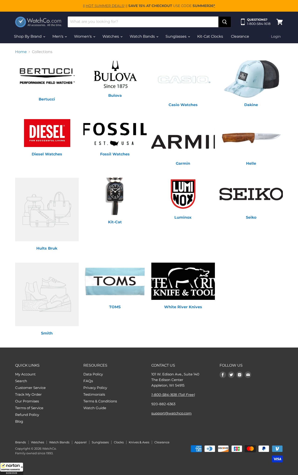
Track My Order (28, 394)
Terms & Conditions (100, 401)
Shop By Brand (28, 36)
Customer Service (30, 387)
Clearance (240, 36)
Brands (20, 442)
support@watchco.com (171, 413)
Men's (58, 36)
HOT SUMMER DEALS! (105, 5)
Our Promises (27, 401)
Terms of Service (29, 408)
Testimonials (94, 394)
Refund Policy (27, 414)
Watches (111, 36)
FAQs (88, 381)
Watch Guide (94, 408)
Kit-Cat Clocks (210, 36)
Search (21, 381)
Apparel (80, 442)
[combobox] (143, 22)
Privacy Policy (95, 387)
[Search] (224, 22)
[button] (11, 468)
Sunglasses (176, 36)
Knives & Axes (139, 442)
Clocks (119, 442)
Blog (19, 421)
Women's (83, 36)
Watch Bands (143, 36)
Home (21, 52)
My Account (25, 374)
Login (276, 36)
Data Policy (93, 374)
